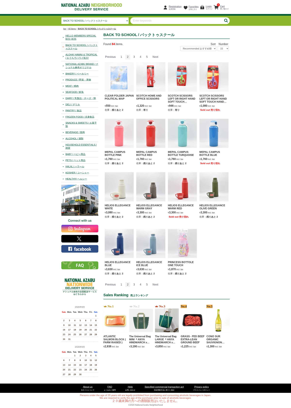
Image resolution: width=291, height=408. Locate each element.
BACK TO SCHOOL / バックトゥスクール (97, 29)
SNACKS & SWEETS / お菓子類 (81, 125)
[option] (114, 326)
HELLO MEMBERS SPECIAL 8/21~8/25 (81, 37)
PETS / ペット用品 (75, 160)
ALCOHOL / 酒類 (74, 138)
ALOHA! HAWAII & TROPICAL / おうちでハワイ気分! (81, 56)
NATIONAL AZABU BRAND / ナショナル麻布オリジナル (82, 66)
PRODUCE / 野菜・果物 (78, 79)
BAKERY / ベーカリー (77, 73)
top (64, 29)
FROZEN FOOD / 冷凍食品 (80, 116)
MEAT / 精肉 (72, 85)
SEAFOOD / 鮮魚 (75, 92)
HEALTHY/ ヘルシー (76, 178)
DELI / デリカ (73, 104)
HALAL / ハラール (75, 166)
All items (72, 29)
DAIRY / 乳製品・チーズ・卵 (81, 98)
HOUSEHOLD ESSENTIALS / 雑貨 (81, 146)
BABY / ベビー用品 (75, 154)
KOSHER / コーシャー (77, 172)
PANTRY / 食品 (74, 110)
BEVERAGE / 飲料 (75, 132)
